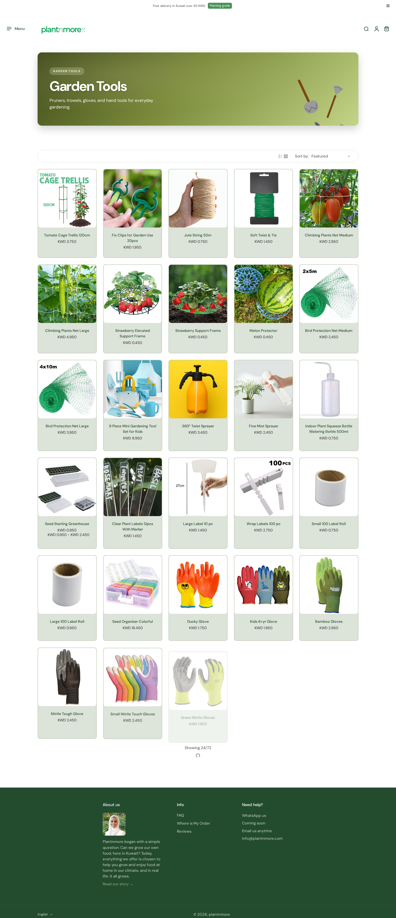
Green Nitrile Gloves (198, 713)
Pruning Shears (132, 811)
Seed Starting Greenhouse (67, 523)
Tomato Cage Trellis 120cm (67, 235)
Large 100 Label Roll (67, 621)
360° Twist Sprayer (198, 426)
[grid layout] (286, 156)
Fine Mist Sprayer (263, 426)
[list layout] (280, 156)
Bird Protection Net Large (67, 426)
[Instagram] (388, 5)
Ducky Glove (198, 621)
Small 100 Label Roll (329, 523)
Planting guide (220, 6)
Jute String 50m (198, 235)
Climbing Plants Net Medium (329, 235)
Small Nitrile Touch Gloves (132, 713)
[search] (366, 28)
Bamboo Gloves (329, 621)
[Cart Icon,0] (386, 29)
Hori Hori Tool (329, 713)
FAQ (180, 907)
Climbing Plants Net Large (67, 330)
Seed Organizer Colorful (132, 621)
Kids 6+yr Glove (263, 621)
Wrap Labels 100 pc (263, 523)
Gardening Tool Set (67, 811)
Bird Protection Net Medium (329, 330)
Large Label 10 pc (198, 523)
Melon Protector (263, 330)
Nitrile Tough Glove (67, 713)
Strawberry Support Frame (198, 330)
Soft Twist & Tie (263, 235)
